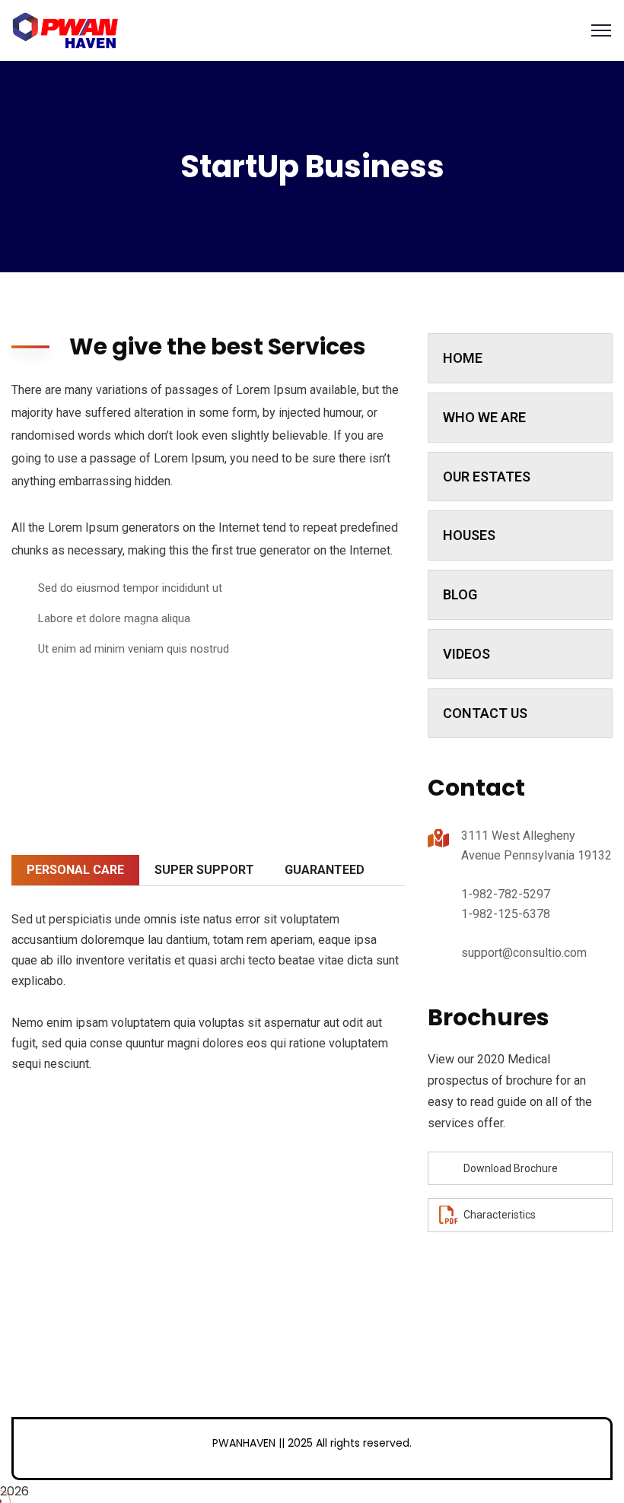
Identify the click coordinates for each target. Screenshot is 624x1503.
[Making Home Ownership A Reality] (65, 29)
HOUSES (469, 535)
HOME (462, 358)
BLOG (460, 594)
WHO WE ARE (484, 417)
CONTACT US (485, 713)
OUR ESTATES (486, 477)
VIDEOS (466, 654)
